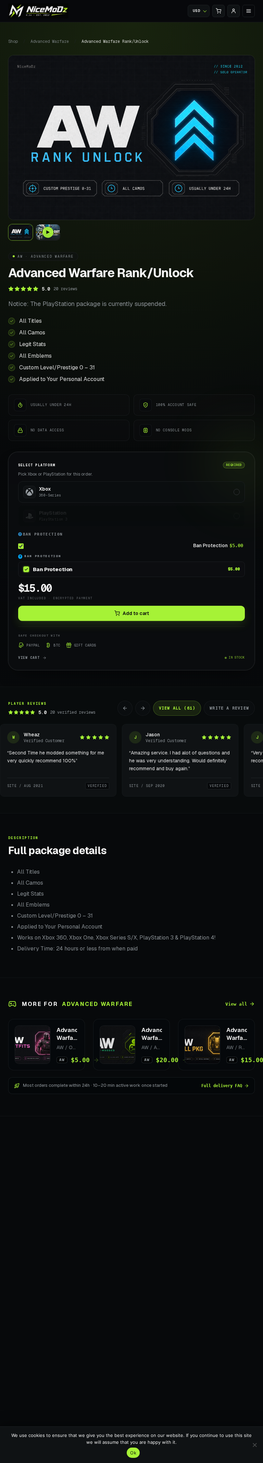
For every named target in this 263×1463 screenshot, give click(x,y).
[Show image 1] (20, 232)
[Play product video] (48, 232)
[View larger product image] (131, 138)
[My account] (233, 11)
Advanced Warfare (49, 41)
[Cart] (218, 11)
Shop (13, 41)
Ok (133, 1452)
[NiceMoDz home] (38, 10)
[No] (254, 1444)
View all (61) (177, 708)
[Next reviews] (142, 708)
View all (236, 1004)
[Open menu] (248, 11)
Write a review (229, 708)
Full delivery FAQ (221, 1085)
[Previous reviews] (125, 708)
